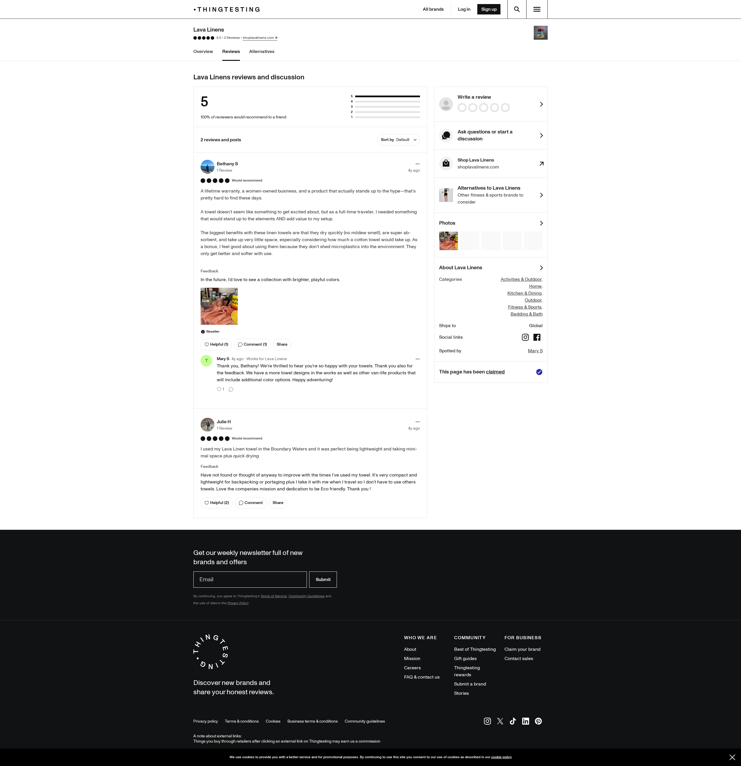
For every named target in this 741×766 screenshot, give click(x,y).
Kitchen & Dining (524, 293)
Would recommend (247, 180)
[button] (219, 167)
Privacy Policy (238, 603)
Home (535, 286)
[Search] (516, 9)
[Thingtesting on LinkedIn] (525, 722)
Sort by (395, 139)
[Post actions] (417, 163)
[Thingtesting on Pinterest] (538, 722)
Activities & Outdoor (521, 279)
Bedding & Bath (527, 314)
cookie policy (501, 757)
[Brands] (228, 9)
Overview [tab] (203, 51)
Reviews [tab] (231, 51)
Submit (323, 579)
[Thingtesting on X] (500, 722)
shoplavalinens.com (258, 38)
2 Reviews (232, 37)
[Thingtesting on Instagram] (487, 722)
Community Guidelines (306, 596)
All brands (433, 9)
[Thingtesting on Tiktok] (512, 722)
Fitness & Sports (525, 307)
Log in (464, 9)
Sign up (489, 9)
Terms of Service (274, 596)
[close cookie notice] (732, 757)
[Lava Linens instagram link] (525, 338)
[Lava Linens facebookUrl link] (536, 338)
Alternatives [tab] (261, 51)
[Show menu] (537, 9)
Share (282, 344)
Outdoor (533, 300)
